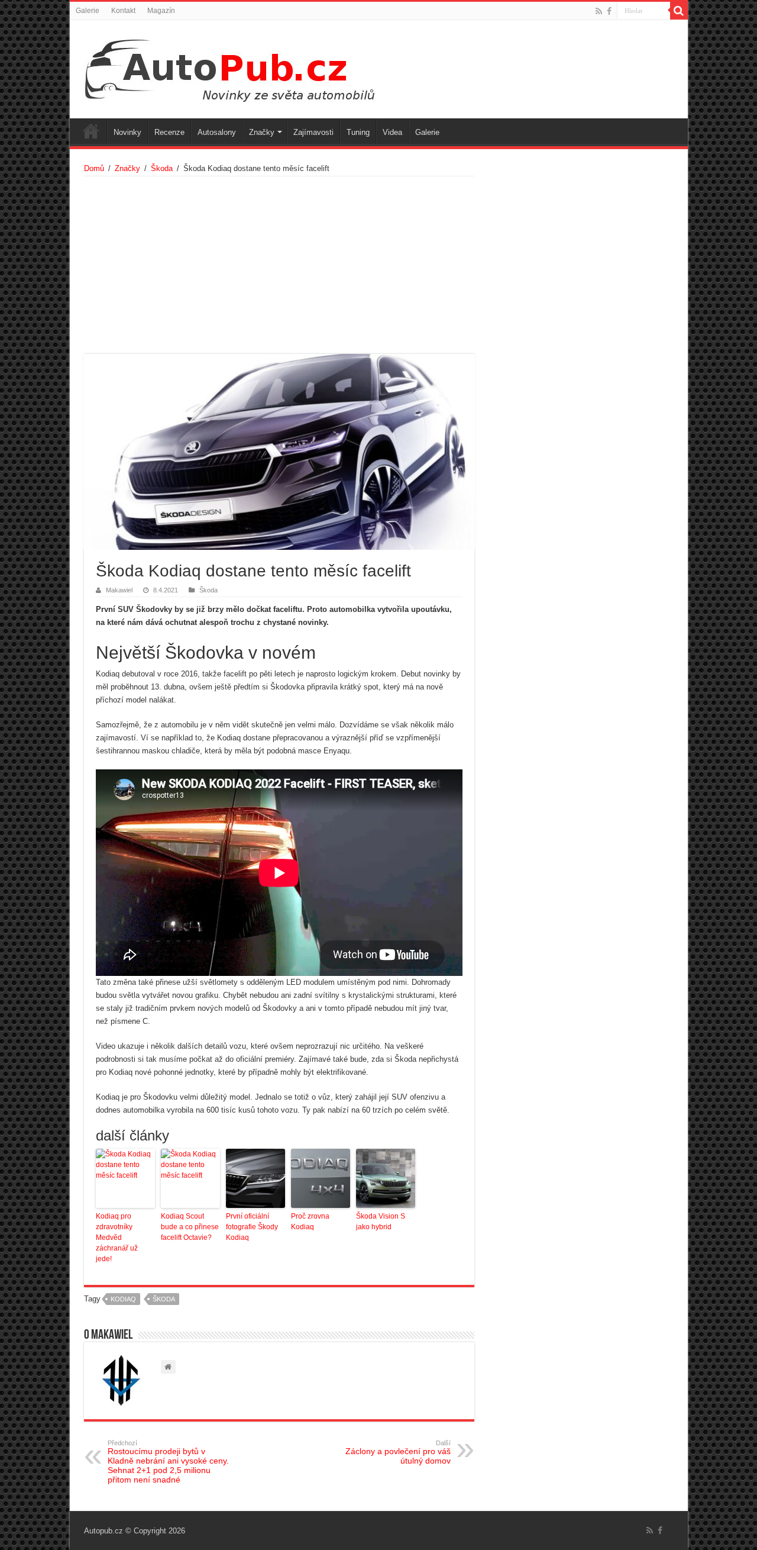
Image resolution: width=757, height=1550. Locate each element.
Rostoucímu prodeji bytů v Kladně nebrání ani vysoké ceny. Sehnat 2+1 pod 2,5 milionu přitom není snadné (168, 1461)
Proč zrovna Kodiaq (310, 1221)
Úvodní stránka (91, 130)
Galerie (87, 11)
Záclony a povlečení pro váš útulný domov (398, 1452)
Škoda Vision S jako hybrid (380, 1221)
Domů (94, 168)
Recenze (169, 132)
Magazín (161, 11)
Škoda (162, 168)
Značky (261, 132)
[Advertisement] (279, 265)
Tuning (358, 132)
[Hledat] (679, 11)
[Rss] (598, 11)
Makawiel (119, 590)
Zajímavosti (313, 132)
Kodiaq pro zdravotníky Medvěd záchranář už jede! (117, 1237)
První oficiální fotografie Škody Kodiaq (252, 1227)
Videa (392, 132)
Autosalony (217, 132)
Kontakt (123, 11)
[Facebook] (609, 11)
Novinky (127, 132)
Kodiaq (123, 1299)
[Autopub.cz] (242, 67)
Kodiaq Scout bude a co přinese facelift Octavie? (190, 1227)
